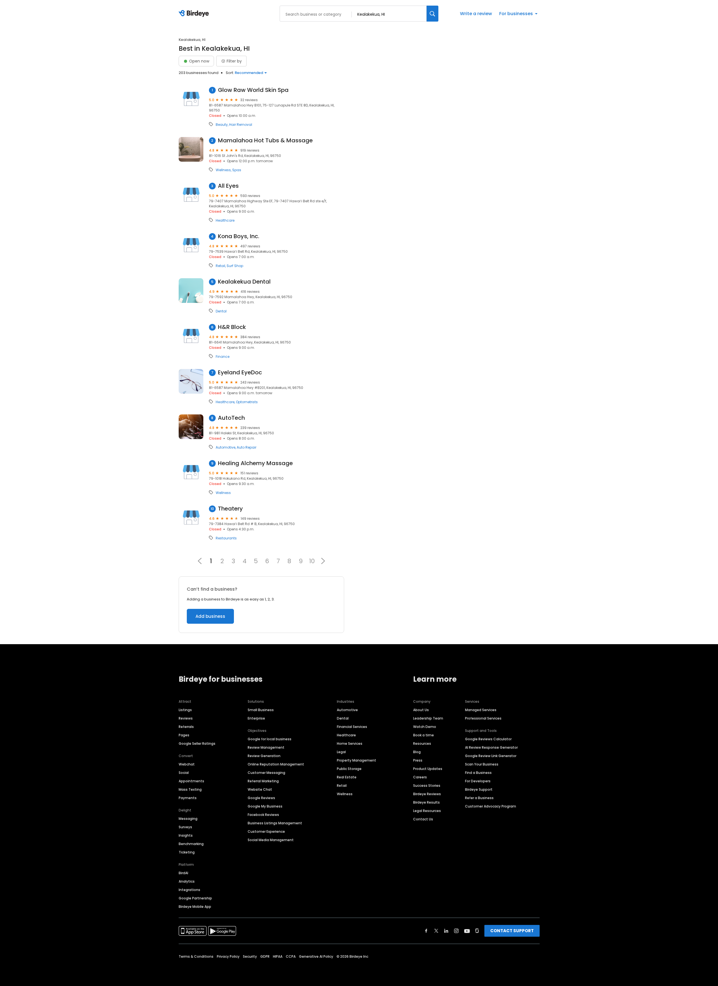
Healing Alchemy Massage (255, 463)
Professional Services (483, 718)
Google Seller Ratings (197, 743)
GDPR (265, 956)
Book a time (423, 735)
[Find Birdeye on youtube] (467, 931)
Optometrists (247, 402)
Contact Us (423, 819)
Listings (185, 709)
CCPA (291, 956)
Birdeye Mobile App (195, 906)
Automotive (225, 447)
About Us (421, 709)
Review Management (266, 747)
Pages (184, 735)
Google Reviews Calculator (488, 739)
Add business (210, 616)
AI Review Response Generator (491, 747)
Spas (236, 170)
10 (312, 561)
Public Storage (349, 768)
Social (184, 772)
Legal (341, 752)
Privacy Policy (228, 956)
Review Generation (264, 755)
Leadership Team (428, 718)
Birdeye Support (479, 789)
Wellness (223, 170)
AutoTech (231, 417)
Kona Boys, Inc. (238, 236)
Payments (188, 797)
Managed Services (480, 709)
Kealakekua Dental (244, 281)
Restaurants (226, 538)
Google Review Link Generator (490, 755)
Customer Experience (266, 831)
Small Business (261, 709)
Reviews (186, 718)
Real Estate (346, 777)
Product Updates (427, 768)
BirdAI (183, 873)
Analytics (187, 881)
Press (417, 760)
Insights (186, 835)
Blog (417, 752)
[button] (323, 561)
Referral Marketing (263, 781)
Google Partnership (195, 898)
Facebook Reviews (263, 814)
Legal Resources (427, 810)
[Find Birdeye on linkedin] (446, 931)
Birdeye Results (426, 802)
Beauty (222, 124)
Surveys (185, 827)
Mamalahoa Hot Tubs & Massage (265, 140)
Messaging (188, 818)
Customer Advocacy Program (490, 806)
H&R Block (232, 327)
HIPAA (277, 956)
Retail (220, 266)
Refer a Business (479, 797)
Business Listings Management (275, 823)
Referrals (186, 726)
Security (250, 956)
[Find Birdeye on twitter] (436, 931)
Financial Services (352, 726)
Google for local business (269, 739)
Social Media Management (271, 839)
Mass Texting (190, 789)
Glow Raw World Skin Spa (253, 90)
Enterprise (256, 718)
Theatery (230, 508)
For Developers (478, 781)
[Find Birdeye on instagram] (456, 931)
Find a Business (478, 772)
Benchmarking (191, 843)
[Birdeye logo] (195, 14)
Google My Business (265, 806)
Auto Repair (246, 447)
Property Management (356, 760)
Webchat (187, 764)
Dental (221, 311)
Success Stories (426, 785)
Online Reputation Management (276, 764)
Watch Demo (424, 726)
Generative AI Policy (316, 956)
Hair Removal (240, 124)
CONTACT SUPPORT (512, 931)
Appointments (191, 781)
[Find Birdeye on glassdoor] (477, 931)
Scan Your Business (481, 764)
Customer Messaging (266, 772)
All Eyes (228, 185)
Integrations (189, 889)
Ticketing (187, 852)
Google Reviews (261, 797)
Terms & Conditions (196, 956)
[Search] (432, 14)
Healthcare (225, 220)
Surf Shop (235, 266)
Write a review (476, 13)
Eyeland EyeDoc (240, 372)
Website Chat (260, 789)
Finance (222, 356)
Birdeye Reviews (427, 794)
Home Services (349, 743)
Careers (420, 777)
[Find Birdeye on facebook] (426, 931)
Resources (422, 743)
